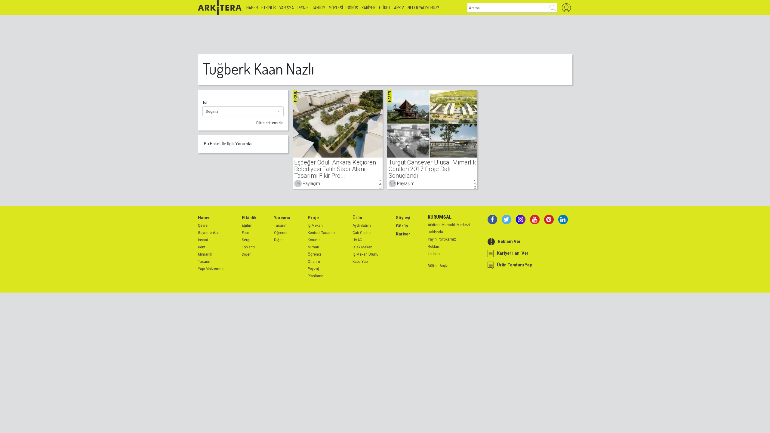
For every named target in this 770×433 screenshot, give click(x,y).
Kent (201, 247)
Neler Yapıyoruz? (423, 7)
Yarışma (286, 7)
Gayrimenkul (208, 233)
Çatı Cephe (362, 233)
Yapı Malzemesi (211, 269)
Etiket (384, 7)
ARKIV (399, 7)
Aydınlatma (362, 225)
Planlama (315, 276)
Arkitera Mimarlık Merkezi (449, 225)
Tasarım (204, 261)
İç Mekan (315, 225)
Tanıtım (318, 7)
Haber (252, 7)
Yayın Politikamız (442, 239)
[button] (243, 111)
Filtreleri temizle (269, 123)
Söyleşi (336, 7)
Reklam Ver (509, 241)
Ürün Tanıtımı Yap (514, 265)
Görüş (352, 7)
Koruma (314, 240)
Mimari (313, 247)
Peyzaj (313, 269)
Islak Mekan (362, 247)
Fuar (245, 233)
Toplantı (248, 247)
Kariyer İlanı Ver (512, 253)
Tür (205, 102)
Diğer (246, 254)
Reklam (434, 246)
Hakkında (435, 232)
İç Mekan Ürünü (365, 254)
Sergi (246, 240)
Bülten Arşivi (438, 266)
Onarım (314, 261)
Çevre (203, 225)
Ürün (357, 217)
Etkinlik (268, 7)
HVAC (357, 240)
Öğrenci (280, 233)
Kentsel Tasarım (321, 233)
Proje (303, 7)
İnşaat (203, 240)
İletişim (434, 254)
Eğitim (247, 225)
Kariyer (368, 7)
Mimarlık (205, 254)
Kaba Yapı (360, 261)
